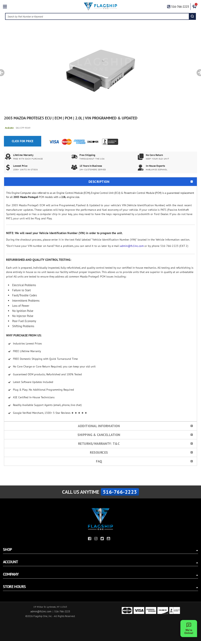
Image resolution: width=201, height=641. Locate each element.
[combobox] (97, 16)
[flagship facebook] (90, 539)
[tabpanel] (100, 70)
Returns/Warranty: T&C (99, 443)
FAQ (99, 461)
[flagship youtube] (109, 539)
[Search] (192, 16)
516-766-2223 (180, 6)
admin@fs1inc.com (132, 246)
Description (99, 181)
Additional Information (99, 426)
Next (199, 71)
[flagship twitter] (102, 539)
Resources (99, 452)
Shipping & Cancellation (99, 435)
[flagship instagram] (96, 539)
